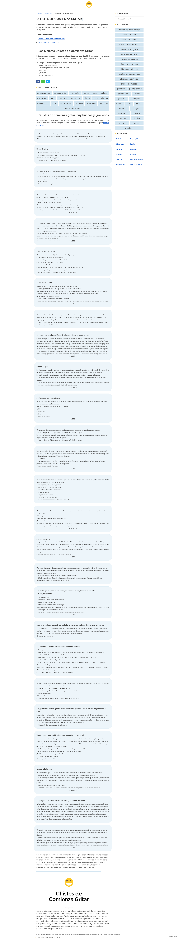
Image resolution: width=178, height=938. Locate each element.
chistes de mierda (129, 84)
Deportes (119, 154)
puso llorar (75, 98)
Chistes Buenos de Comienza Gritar (51, 39)
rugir (53, 98)
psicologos (123, 94)
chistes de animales (129, 79)
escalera (79, 103)
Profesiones (120, 139)
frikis (129, 103)
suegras (136, 98)
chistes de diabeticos (129, 44)
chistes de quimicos (129, 69)
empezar (63, 98)
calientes (122, 113)
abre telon (91, 103)
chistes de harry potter (129, 30)
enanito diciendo (72, 108)
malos (137, 94)
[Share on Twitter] (48, 81)
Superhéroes (120, 164)
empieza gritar (43, 93)
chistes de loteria (129, 54)
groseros (121, 89)
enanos (119, 103)
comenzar (41, 98)
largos (137, 108)
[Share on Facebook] (38, 81)
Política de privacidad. (114, 934)
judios (137, 118)
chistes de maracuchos (129, 74)
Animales (119, 149)
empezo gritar (60, 93)
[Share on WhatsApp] (43, 81)
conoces (122, 118)
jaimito (121, 98)
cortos (137, 113)
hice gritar (75, 93)
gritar (86, 93)
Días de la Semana (136, 159)
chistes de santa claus (129, 64)
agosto (137, 123)
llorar (54, 103)
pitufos (139, 103)
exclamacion (42, 103)
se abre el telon (101, 98)
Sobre (58, 937)
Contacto (44, 937)
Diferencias (120, 144)
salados (121, 123)
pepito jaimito (135, 89)
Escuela (133, 154)
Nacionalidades (135, 139)
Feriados (119, 159)
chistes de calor (129, 34)
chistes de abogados (129, 49)
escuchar (104, 103)
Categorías (48, 13)
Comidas (133, 149)
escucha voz (65, 103)
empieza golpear (100, 93)
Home (38, 937)
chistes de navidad (129, 59)
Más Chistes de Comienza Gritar (50, 43)
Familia (132, 144)
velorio (122, 108)
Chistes (39, 13)
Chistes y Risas (173, 936)
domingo (129, 128)
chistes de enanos (129, 39)
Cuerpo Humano (136, 164)
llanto (87, 98)
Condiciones (51, 937)
